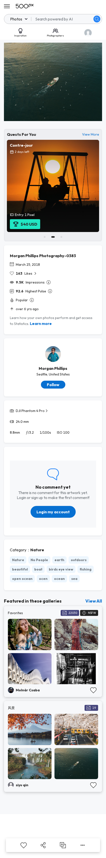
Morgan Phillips (53, 368)
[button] (97, 19)
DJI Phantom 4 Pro (30, 411)
